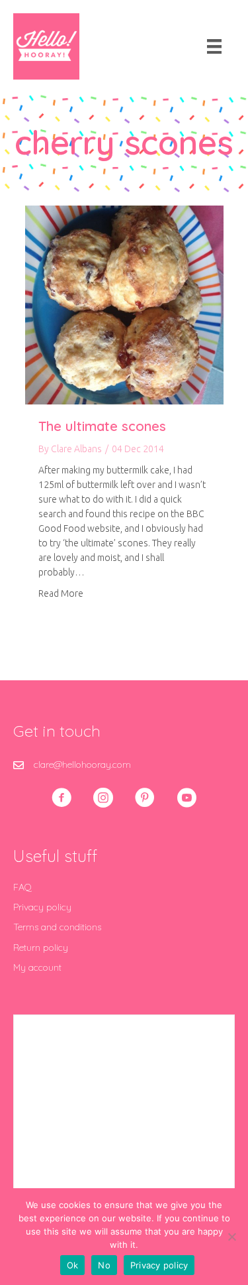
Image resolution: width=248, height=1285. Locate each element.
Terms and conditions (57, 927)
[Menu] (214, 46)
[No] (231, 1236)
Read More (60, 593)
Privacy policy (42, 907)
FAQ (22, 887)
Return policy (40, 947)
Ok (73, 1265)
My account (37, 967)
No (104, 1265)
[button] (61, 798)
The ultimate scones (102, 426)
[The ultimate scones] (124, 304)
